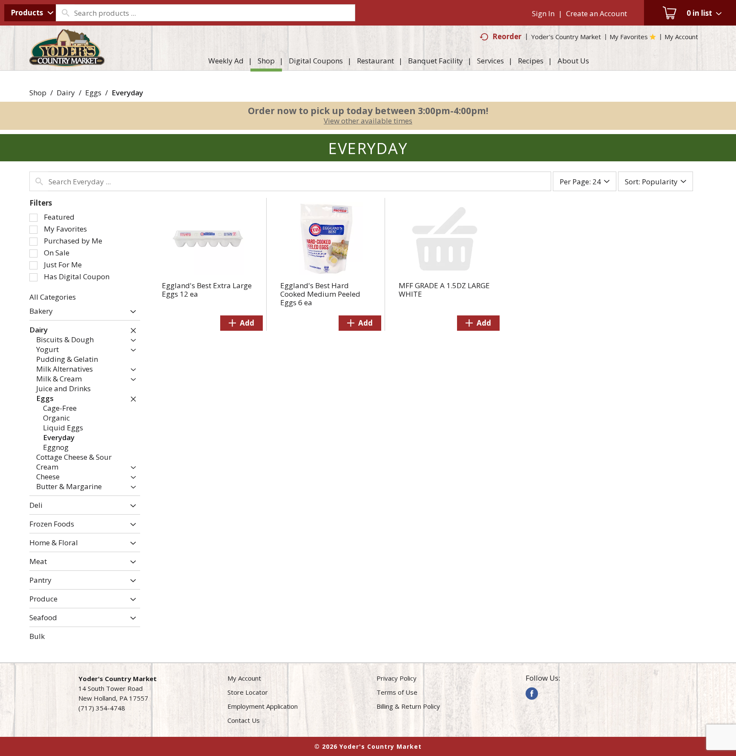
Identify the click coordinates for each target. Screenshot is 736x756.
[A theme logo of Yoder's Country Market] (67, 63)
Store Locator (247, 692)
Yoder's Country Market (566, 36)
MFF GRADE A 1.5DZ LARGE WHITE (444, 290)
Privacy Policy (397, 678)
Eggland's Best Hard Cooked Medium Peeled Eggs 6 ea (320, 294)
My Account (244, 678)
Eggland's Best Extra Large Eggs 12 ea (207, 290)
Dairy (66, 92)
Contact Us (243, 720)
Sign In (543, 13)
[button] (131, 312)
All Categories (52, 297)
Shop (37, 92)
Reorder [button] (506, 36)
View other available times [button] (368, 121)
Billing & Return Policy (408, 706)
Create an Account (596, 13)
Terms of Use (397, 692)
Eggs (93, 92)
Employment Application (262, 706)
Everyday (127, 92)
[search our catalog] (65, 12)
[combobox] (30, 12)
